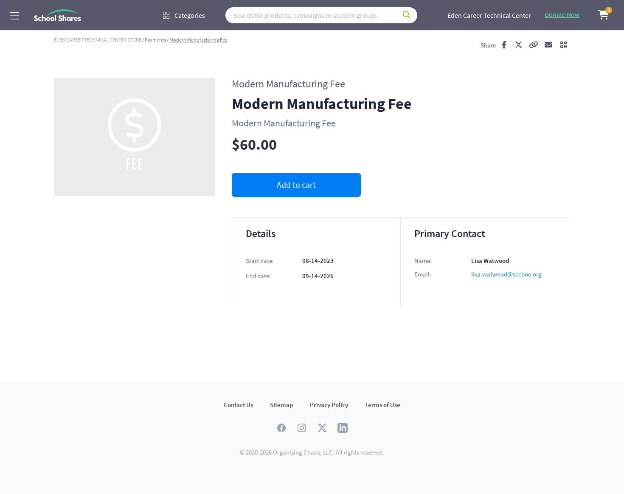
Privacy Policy (329, 405)
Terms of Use (382, 405)
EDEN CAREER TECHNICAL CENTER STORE (98, 39)
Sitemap (281, 405)
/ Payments (154, 40)
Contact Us (238, 405)
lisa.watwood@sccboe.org (506, 274)
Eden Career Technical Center (489, 15)
